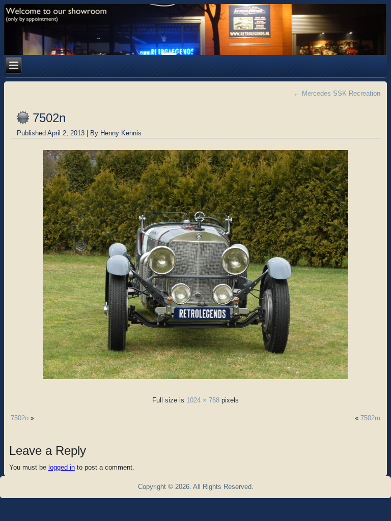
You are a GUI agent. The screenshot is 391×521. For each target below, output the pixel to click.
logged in (61, 467)
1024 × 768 (202, 400)
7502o (20, 418)
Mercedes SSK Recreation (336, 93)
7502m (370, 418)
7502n (49, 118)
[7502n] (195, 382)
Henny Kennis (121, 133)
